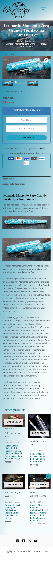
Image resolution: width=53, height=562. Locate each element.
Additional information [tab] (13, 184)
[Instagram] (17, 540)
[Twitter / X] (29, 540)
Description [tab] (8, 178)
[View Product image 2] (20, 82)
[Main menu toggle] (43, 10)
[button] (46, 60)
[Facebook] (23, 540)
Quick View (14, 427)
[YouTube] (35, 540)
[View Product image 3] (32, 83)
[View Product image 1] (7, 83)
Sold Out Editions (38, 148)
